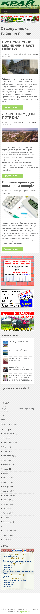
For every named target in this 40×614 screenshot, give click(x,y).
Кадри (5, 473)
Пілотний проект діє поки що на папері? (18, 184)
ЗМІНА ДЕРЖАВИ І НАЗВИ (19, 342)
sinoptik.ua (13, 424)
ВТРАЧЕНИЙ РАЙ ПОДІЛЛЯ (19, 350)
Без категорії (8, 434)
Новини (6, 500)
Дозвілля (6, 451)
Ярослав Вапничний (28, 612)
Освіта (5, 509)
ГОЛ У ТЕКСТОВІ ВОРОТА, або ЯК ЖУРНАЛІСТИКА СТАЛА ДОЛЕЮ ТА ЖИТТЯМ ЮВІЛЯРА (20, 378)
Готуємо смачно (9, 442)
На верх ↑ (35, 609)
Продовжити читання (12, 107)
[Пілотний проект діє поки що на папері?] (20, 207)
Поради (6, 517)
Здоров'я (25, 191)
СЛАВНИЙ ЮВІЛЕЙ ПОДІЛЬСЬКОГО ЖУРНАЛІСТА (20, 368)
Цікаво (5, 539)
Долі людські (8, 456)
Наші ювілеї (7, 495)
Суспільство (26, 54)
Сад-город (7, 522)
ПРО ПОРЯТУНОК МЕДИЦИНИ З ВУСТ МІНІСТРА (18, 45)
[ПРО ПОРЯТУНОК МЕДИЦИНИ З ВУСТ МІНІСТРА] (20, 67)
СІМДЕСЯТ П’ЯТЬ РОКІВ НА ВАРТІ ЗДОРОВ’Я (19, 360)
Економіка (7, 460)
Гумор (5, 447)
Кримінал (6, 478)
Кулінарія (6, 482)
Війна (5, 438)
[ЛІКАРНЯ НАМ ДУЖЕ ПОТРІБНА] (20, 135)
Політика (6, 513)
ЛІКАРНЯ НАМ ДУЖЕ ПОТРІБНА (19, 115)
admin (10, 54)
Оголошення (8, 504)
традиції (6, 535)
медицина (26, 122)
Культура (6, 487)
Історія (5, 469)
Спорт (5, 526)
